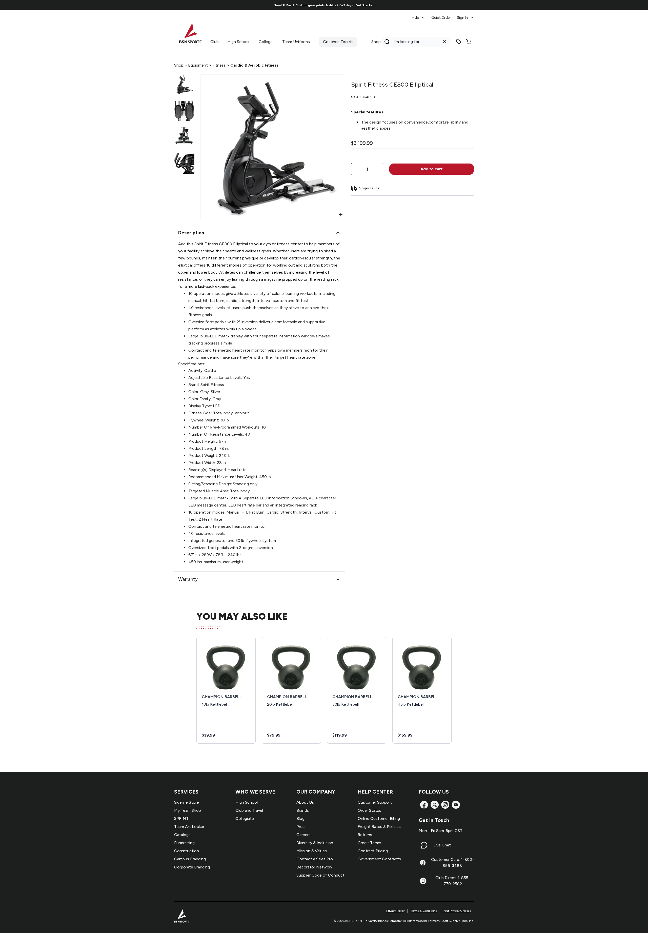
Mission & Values (311, 850)
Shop (376, 41)
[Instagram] (445, 804)
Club (214, 41)
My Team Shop (187, 810)
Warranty (188, 579)
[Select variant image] (184, 84)
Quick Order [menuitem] (441, 17)
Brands (302, 810)
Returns (365, 834)
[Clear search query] (444, 42)
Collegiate (244, 818)
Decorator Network (314, 867)
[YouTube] (456, 804)
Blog (300, 818)
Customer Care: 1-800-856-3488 (452, 862)
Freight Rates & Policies (379, 826)
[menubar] (443, 15)
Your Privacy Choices (457, 910)
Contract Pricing (373, 850)
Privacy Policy (395, 910)
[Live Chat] (424, 845)
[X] (434, 804)
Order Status (369, 810)
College (266, 41)
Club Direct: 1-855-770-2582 (452, 880)
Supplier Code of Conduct (320, 875)
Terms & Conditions (424, 910)
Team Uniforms (296, 41)
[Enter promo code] (459, 42)
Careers (303, 834)
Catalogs (182, 834)
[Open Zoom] (341, 215)
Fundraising (184, 842)
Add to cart (431, 169)
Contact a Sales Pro (314, 859)
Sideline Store (186, 802)
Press (301, 826)
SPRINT (181, 818)
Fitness (219, 65)
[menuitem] (418, 15)
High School (238, 41)
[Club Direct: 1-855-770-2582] (423, 881)
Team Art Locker (189, 826)
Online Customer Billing (379, 818)
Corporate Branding (192, 867)
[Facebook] (424, 804)
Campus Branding (190, 859)
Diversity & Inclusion (314, 842)
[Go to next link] (486, 5)
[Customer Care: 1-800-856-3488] (423, 862)
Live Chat (442, 845)
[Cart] (469, 42)
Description (191, 233)
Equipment (198, 65)
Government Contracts (379, 859)
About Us (305, 802)
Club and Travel (249, 810)
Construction (186, 850)
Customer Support (375, 802)
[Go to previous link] (161, 5)
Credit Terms (369, 842)
